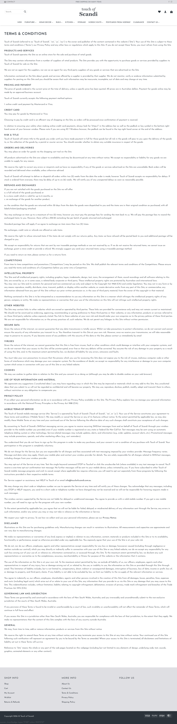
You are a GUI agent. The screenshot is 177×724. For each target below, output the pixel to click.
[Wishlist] (159, 12)
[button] (165, 12)
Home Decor (45, 22)
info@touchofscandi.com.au (78, 480)
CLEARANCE (138, 22)
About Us (66, 684)
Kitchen (69, 22)
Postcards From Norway (118, 22)
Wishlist (7, 698)
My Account (9, 693)
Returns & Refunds (12, 702)
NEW (19, 22)
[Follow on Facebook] (169, 2)
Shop (6, 684)
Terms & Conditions (70, 693)
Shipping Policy (68, 702)
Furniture (29, 22)
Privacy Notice (109, 518)
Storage (82, 22)
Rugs (58, 22)
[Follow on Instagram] (171, 2)
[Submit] (25, 12)
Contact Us (152, 22)
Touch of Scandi (27, 716)
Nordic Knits (94, 22)
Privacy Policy (67, 698)
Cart (6, 688)
